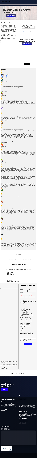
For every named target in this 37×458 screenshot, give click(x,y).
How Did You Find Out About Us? (25, 339)
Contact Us (4, 389)
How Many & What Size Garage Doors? (22, 318)
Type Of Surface (21, 312)
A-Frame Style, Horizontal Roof (26, 308)
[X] (23, 423)
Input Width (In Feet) (24, 312)
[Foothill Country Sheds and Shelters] (8, 399)
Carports (5, 406)
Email (29, 289)
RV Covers (9, 406)
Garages (13, 406)
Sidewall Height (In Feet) (31, 313)
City (20, 295)
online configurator (11, 259)
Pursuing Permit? (21, 328)
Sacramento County (10, 274)
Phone (30, 295)
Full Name (21, 289)
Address (21, 292)
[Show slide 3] (19, 395)
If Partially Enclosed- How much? (28, 324)
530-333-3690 (2, 367)
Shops (16, 406)
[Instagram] (25, 423)
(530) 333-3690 (24, 418)
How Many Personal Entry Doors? (26, 318)
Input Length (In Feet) (27, 312)
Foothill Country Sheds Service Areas (19, 264)
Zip (25, 295)
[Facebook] (20, 423)
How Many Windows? (30, 318)
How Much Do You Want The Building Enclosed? (22, 323)
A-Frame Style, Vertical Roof (25, 309)
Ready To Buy (23, 303)
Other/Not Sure (23, 310)
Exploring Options (24, 300)
